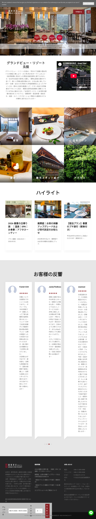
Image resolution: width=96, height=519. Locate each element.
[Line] (91, 513)
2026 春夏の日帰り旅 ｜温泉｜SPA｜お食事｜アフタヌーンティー (48, 470)
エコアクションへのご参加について (46, 490)
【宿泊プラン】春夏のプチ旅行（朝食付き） (77, 226)
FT (70, 515)
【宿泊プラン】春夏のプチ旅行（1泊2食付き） (47, 486)
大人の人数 (31, 511)
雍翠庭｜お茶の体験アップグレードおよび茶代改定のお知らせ (47, 475)
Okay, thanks (88, 3)
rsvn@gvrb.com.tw (79, 475)
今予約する (79, 12)
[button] (45, 444)
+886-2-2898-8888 (79, 469)
